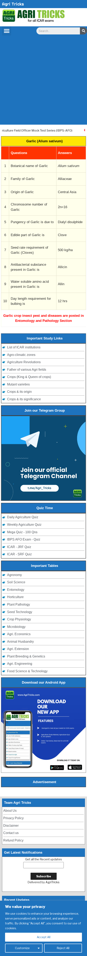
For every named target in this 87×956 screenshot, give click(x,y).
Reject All (63, 948)
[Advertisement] (43, 81)
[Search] (83, 30)
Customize (22, 948)
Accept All (43, 937)
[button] (6, 30)
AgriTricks (52, 882)
